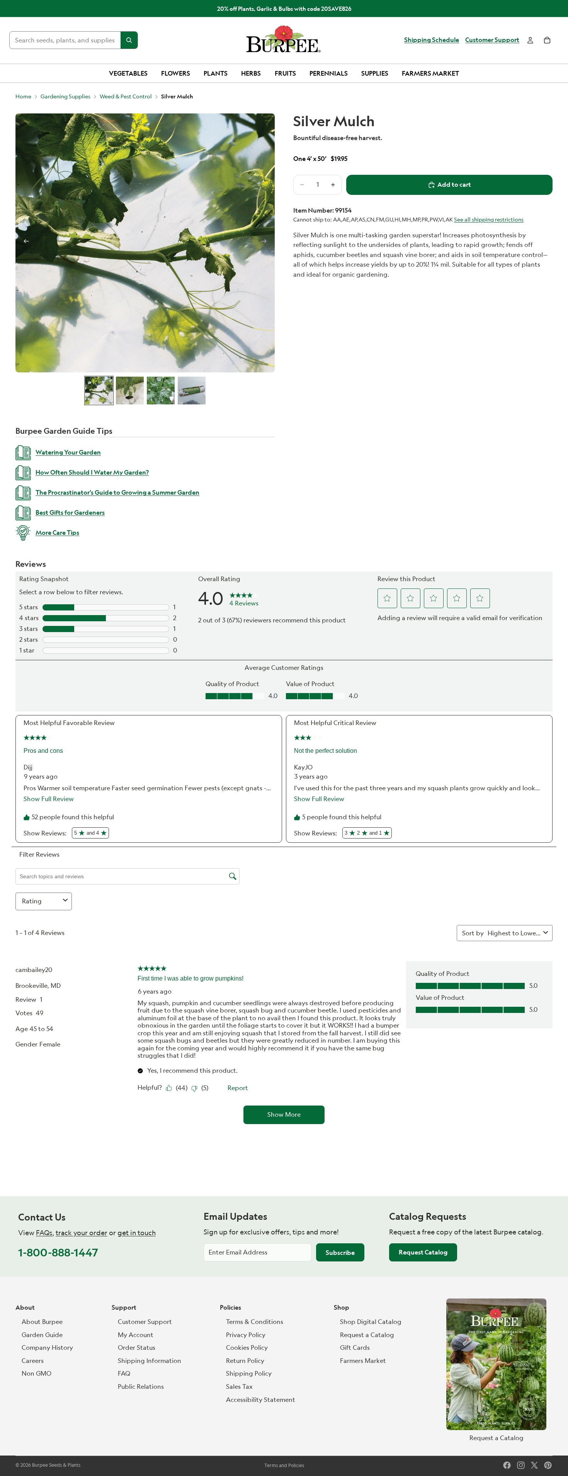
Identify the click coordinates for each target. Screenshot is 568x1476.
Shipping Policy (249, 1373)
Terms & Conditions (254, 1322)
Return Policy (245, 1360)
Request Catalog (423, 1252)
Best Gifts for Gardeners (70, 512)
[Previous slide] (23, 242)
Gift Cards (355, 1347)
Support (124, 1307)
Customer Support (492, 40)
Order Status (136, 1347)
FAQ (124, 1373)
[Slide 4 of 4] (192, 390)
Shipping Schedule (431, 40)
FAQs (44, 1233)
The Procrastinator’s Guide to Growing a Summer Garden (117, 492)
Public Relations (141, 1386)
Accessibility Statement (260, 1399)
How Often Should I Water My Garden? (92, 472)
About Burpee (42, 1322)
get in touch (136, 1233)
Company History (47, 1347)
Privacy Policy (245, 1335)
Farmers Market (363, 1360)
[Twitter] (534, 1465)
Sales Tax (239, 1386)
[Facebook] (507, 1465)
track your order (81, 1233)
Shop (341, 1307)
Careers (33, 1360)
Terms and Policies (284, 1465)
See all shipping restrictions (489, 219)
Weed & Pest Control (126, 96)
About (25, 1307)
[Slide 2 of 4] (130, 390)
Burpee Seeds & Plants (56, 1465)
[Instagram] (520, 1465)
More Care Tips (57, 532)
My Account (135, 1335)
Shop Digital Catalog (370, 1322)
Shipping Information (149, 1360)
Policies (230, 1307)
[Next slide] (266, 242)
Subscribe (340, 1252)
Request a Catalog (367, 1335)
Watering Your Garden (68, 452)
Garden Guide (42, 1335)
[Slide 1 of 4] (99, 390)
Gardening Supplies (65, 96)
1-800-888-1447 (58, 1252)
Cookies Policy (247, 1347)
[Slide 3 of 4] (161, 390)
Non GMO (36, 1373)
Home (23, 96)
